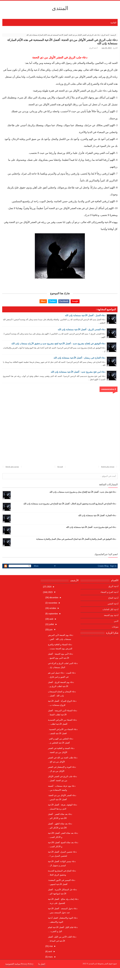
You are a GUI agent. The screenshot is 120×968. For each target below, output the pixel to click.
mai (51, 946)
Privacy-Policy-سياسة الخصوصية (19, 964)
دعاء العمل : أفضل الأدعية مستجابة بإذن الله (85, 315)
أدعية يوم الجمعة (111, 615)
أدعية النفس (113, 603)
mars (50, 957)
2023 (50, 592)
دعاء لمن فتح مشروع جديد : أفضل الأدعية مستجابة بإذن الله (78, 372)
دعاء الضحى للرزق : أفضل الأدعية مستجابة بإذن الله (81, 329)
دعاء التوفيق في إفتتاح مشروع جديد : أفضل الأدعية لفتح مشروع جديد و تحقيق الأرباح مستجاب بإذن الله (58, 343)
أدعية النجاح (113, 598)
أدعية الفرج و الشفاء (109, 592)
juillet (51, 624)
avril (50, 951)
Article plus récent (107, 467)
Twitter (52, 301)
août (51, 619)
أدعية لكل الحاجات (110, 609)
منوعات (115, 627)
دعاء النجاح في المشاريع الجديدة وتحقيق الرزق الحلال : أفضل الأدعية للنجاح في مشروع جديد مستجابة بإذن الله (69, 503)
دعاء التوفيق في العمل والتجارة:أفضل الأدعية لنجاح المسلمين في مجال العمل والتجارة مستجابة (76, 539)
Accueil (60, 467)
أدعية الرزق (93, 48)
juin (50, 629)
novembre (52, 603)
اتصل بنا (41, 964)
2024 (48, 587)
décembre (53, 597)
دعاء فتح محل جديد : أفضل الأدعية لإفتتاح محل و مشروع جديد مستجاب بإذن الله (83, 492)
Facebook (64, 301)
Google (75, 301)
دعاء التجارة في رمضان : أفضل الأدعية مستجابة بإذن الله (79, 358)
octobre (52, 608)
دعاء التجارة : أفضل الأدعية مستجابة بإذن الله (97, 515)
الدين (116, 621)
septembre (53, 613)
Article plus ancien (12, 467)
